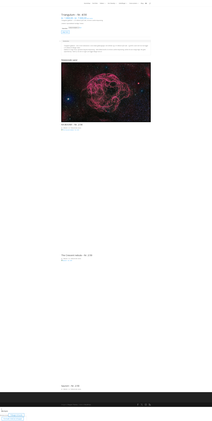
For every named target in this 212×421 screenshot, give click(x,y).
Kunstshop (87, 3)
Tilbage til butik (16, 415)
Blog (142, 3)
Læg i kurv (65, 32)
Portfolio (95, 3)
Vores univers (133, 3)
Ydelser (102, 3)
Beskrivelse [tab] (66, 41)
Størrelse (64, 28)
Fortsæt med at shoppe (12, 419)
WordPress (87, 404)
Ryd (80, 27)
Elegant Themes (73, 404)
